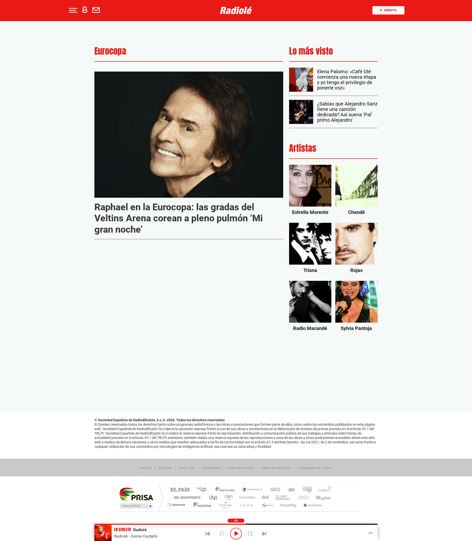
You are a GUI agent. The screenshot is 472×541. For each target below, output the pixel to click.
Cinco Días (247, 497)
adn (305, 490)
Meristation (312, 505)
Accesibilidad (211, 468)
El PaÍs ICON (246, 505)
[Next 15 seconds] (250, 534)
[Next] (264, 534)
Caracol (323, 490)
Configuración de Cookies (315, 468)
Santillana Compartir (252, 490)
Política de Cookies (240, 468)
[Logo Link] (236, 10)
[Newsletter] (97, 10)
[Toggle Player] (370, 533)
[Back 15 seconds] (222, 534)
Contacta (145, 468)
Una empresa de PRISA (136, 494)
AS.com (289, 490)
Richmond (177, 505)
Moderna (201, 505)
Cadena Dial (265, 497)
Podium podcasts (225, 505)
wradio (227, 497)
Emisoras (165, 468)
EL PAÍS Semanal (283, 497)
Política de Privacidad (275, 468)
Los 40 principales (203, 490)
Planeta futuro (301, 497)
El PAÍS (180, 490)
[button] (72, 10)
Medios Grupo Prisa (136, 506)
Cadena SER (273, 490)
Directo (390, 10)
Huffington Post (186, 497)
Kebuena (319, 497)
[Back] (208, 534)
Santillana (226, 490)
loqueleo (289, 505)
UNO (213, 497)
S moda (267, 505)
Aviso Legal (187, 468)
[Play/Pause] (236, 534)
